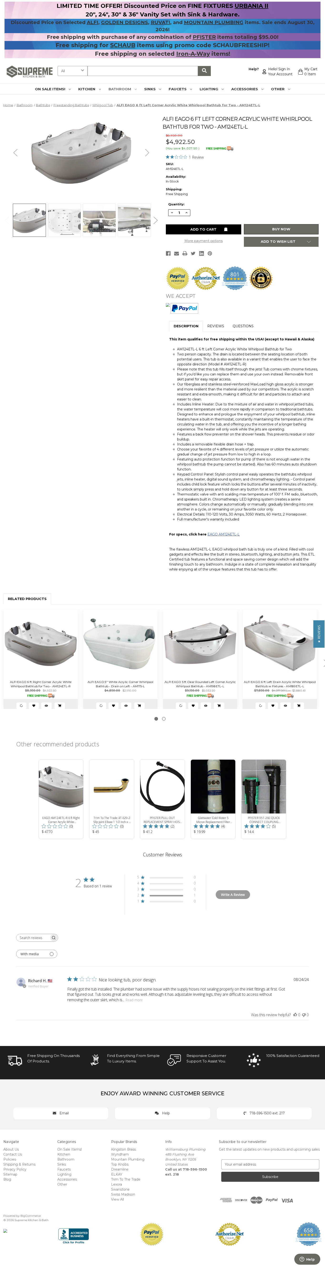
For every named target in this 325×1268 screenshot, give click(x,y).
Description (186, 326)
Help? (254, 69)
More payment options (203, 241)
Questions (243, 326)
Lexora (116, 1184)
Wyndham (120, 1154)
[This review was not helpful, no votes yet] (303, 1014)
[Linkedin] (201, 253)
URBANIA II (251, 5)
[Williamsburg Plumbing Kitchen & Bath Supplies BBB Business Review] (73, 1234)
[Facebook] (168, 253)
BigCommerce (30, 1215)
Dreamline (119, 1169)
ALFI (92, 22)
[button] (319, 634)
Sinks (150, 89)
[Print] (184, 253)
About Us (11, 1149)
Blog (7, 1179)
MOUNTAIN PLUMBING (213, 22)
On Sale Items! (50, 89)
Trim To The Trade (125, 1179)
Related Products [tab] (27, 599)
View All (117, 1199)
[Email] (176, 253)
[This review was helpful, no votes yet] (295, 1014)
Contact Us (12, 1154)
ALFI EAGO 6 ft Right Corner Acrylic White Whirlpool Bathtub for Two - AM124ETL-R (40, 684)
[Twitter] (193, 253)
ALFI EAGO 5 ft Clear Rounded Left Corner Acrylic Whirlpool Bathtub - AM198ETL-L (200, 684)
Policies (9, 1159)
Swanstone (120, 1189)
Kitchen (87, 89)
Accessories (245, 89)
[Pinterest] (209, 253)
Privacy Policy (14, 1169)
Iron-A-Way (193, 53)
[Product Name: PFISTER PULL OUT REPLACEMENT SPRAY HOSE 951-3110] (162, 799)
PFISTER (204, 37)
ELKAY (116, 1174)
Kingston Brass (123, 1149)
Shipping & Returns (19, 1164)
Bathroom (120, 89)
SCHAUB (122, 45)
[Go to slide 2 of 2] (164, 719)
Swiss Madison (123, 1194)
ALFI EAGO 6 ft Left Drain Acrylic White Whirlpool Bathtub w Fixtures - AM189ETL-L (280, 684)
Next (147, 152)
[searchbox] (32, 937)
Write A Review (233, 894)
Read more (134, 1000)
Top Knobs (119, 1164)
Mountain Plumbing (127, 1159)
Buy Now (281, 229)
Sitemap (10, 1174)
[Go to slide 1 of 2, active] (156, 719)
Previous (15, 152)
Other (278, 89)
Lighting (209, 89)
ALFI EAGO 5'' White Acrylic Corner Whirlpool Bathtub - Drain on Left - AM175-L (120, 684)
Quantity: (176, 204)
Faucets (178, 89)
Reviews (215, 326)
